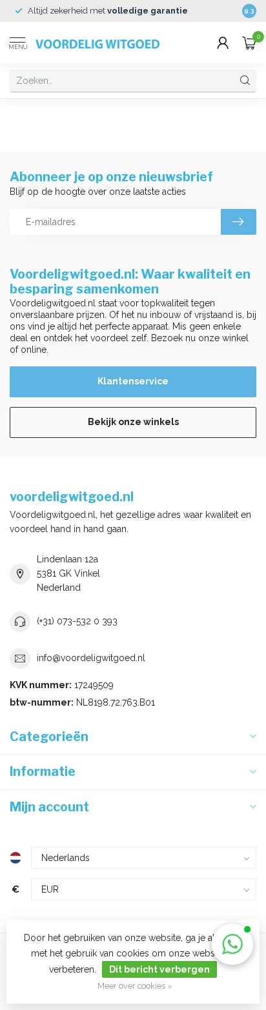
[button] (232, 944)
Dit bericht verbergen (159, 969)
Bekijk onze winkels (133, 422)
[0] (249, 42)
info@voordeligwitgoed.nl (91, 658)
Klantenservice (133, 381)
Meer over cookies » (134, 986)
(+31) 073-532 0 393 (77, 621)
